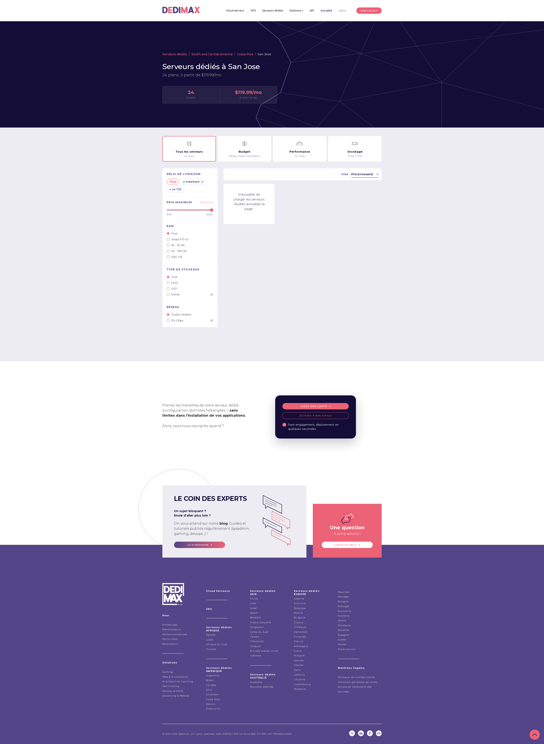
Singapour (257, 627)
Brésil (210, 680)
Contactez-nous (345, 545)
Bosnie (298, 612)
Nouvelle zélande (261, 686)
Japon (254, 612)
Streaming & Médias (175, 695)
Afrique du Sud (216, 644)
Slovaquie (344, 625)
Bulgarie (299, 617)
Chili (209, 689)
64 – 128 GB (179, 251)
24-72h (176, 189)
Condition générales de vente (357, 682)
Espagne (343, 634)
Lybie (209, 639)
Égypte (210, 634)
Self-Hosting (170, 686)
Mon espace (369, 10)
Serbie (342, 620)
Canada (211, 685)
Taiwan (255, 636)
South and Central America (211, 54)
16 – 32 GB (178, 245)
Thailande (257, 641)
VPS (253, 10)
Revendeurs (170, 643)
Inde (253, 603)
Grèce (298, 650)
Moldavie (300, 688)
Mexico (210, 704)
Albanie (299, 598)
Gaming (167, 671)
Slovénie (343, 630)
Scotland (344, 615)
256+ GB (176, 256)
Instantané (194, 181)
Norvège (343, 596)
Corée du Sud (259, 631)
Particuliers (170, 639)
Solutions (296, 10)
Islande (299, 660)
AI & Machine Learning (177, 681)
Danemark (301, 631)
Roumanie (345, 611)
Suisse (342, 644)
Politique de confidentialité (356, 677)
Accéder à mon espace (315, 415)
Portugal (343, 606)
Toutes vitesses (181, 314)
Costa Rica (245, 54)
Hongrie (299, 655)
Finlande (300, 636)
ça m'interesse (198, 545)
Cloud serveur (235, 10)
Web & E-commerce (175, 676)
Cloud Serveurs (218, 590)
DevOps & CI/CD (172, 691)
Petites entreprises (174, 634)
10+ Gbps (191, 320)
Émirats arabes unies (264, 650)
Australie (256, 682)
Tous (172, 181)
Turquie (255, 646)
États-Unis (213, 708)
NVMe (191, 294)
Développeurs (171, 629)
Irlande (298, 665)
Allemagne (301, 646)
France (298, 641)
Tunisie (211, 649)
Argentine (213, 675)
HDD (174, 282)
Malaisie (255, 617)
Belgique (300, 608)
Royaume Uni (347, 649)
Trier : (345, 174)
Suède (342, 639)
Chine (254, 598)
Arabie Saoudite (261, 622)
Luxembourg (302, 684)
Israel (253, 608)
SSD (174, 288)
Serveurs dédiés (272, 10)
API (312, 10)
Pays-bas (344, 592)
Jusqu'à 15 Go (180, 239)
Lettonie (299, 674)
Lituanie (299, 679)
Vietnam (256, 655)
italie (297, 670)
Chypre (298, 622)
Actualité (326, 10)
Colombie (212, 694)
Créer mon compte (314, 406)
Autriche (300, 603)
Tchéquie (300, 627)
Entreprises (169, 624)
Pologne (343, 601)
